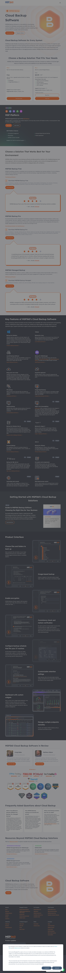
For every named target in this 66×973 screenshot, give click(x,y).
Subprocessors (18, 948)
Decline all (57, 968)
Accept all (47, 968)
